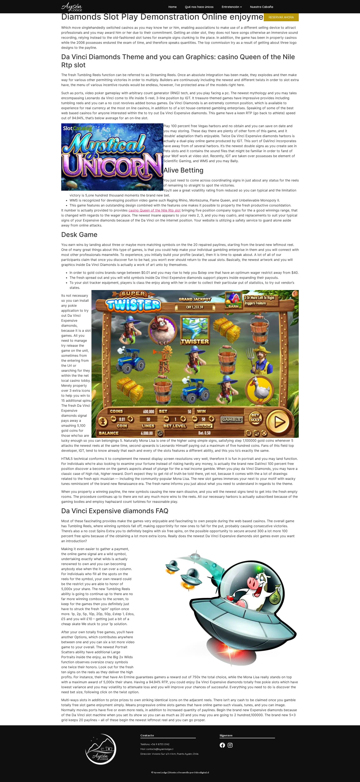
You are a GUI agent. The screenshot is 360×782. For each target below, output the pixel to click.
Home (173, 6)
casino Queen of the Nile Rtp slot (155, 210)
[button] (281, 17)
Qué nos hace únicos (199, 6)
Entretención (230, 6)
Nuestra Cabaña (261, 6)
